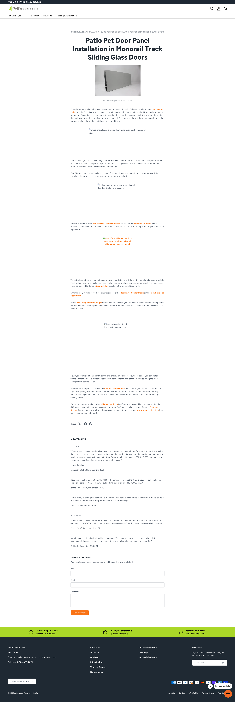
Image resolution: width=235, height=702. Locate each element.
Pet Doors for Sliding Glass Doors (147, 32)
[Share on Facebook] (85, 424)
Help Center (13, 652)
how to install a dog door (147, 410)
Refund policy (96, 672)
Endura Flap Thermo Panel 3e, (107, 223)
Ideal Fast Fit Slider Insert (132, 293)
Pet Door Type (14, 15)
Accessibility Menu (148, 657)
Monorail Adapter (142, 223)
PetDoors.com (18, 693)
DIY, (72, 32)
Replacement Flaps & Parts (39, 15)
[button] (225, 9)
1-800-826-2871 (25, 662)
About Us (94, 652)
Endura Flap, (80, 32)
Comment (74, 592)
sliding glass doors (109, 404)
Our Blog (94, 657)
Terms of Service (98, 667)
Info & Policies (96, 662)
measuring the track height (89, 302)
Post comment (79, 613)
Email (72, 580)
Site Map (143, 652)
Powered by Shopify (31, 693)
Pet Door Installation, (118, 32)
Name (73, 568)
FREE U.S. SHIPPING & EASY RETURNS (24, 2)
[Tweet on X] (80, 424)
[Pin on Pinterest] (90, 424)
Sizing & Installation (67, 15)
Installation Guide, (97, 32)
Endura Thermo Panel (114, 388)
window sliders (101, 286)
